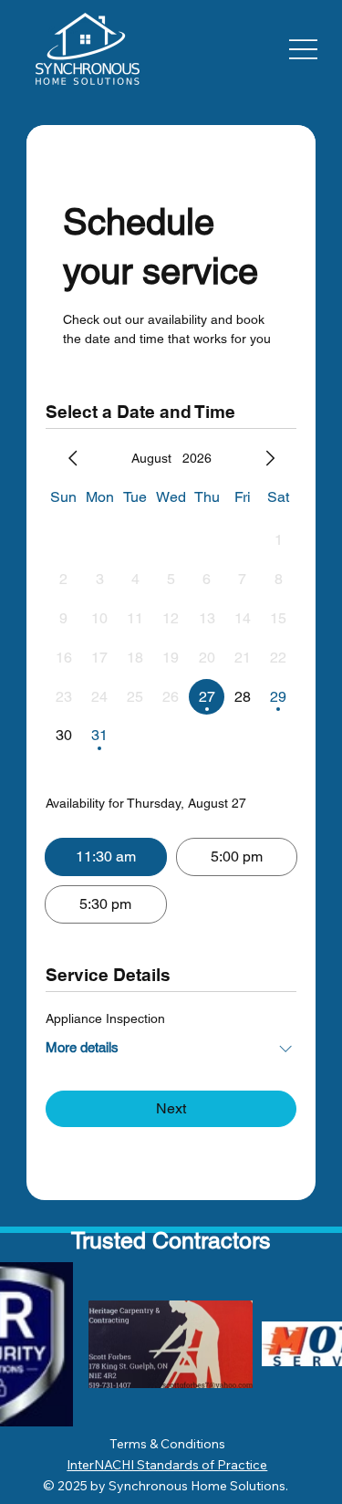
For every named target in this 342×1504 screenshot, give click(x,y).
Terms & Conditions (167, 1444)
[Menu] (302, 49)
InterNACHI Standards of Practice (167, 1465)
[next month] (270, 458)
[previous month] (73, 458)
